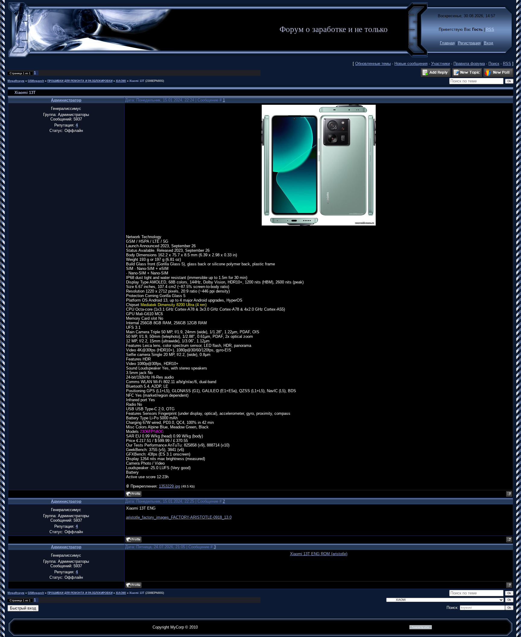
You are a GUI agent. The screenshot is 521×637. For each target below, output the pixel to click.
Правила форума (469, 63)
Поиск (493, 63)
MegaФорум (16, 80)
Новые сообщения (411, 63)
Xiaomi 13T (136, 80)
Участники (440, 63)
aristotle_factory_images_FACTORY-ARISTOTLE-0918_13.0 (179, 517)
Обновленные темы (373, 63)
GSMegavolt (36, 80)
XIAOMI (121, 80)
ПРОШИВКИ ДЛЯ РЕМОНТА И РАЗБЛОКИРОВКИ (79, 80)
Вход (488, 43)
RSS (490, 29)
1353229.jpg (169, 486)
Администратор (66, 100)
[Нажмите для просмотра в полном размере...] (319, 224)
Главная (447, 43)
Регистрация (469, 43)
